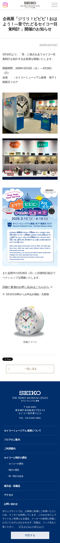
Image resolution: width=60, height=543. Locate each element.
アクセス (8, 494)
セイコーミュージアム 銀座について (22, 430)
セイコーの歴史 (16, 463)
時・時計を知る (16, 476)
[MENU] (54, 5)
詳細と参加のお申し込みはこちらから (27, 287)
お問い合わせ (11, 504)
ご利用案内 (9, 448)
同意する (30, 535)
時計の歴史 (14, 470)
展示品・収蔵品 (12, 486)
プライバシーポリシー (31, 526)
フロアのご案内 (12, 439)
